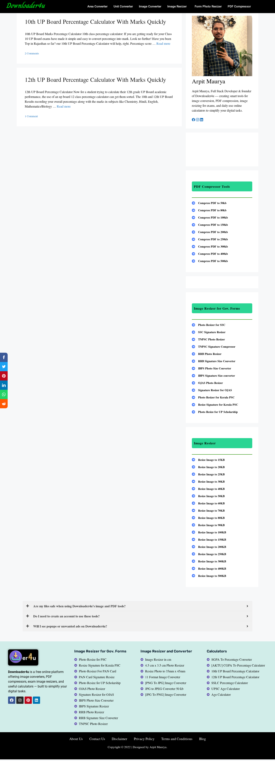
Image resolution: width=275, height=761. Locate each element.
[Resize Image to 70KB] (208, 510)
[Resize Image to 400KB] (209, 568)
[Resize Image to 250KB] (209, 554)
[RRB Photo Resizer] (206, 354)
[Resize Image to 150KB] (209, 539)
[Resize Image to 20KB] (208, 467)
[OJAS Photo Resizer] (207, 383)
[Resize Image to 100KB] (209, 532)
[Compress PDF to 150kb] (210, 225)
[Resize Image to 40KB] (208, 489)
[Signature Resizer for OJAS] (212, 390)
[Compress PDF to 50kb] (209, 203)
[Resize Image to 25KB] (208, 474)
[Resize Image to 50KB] (208, 496)
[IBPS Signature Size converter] (213, 375)
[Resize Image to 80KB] (208, 518)
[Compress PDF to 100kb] (210, 217)
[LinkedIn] (201, 120)
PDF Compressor (239, 6)
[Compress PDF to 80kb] (209, 210)
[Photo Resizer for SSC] (208, 325)
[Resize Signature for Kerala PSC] (215, 404)
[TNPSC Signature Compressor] (213, 346)
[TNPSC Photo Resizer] (208, 339)
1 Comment (31, 116)
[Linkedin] (36, 700)
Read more (163, 43)
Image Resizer (177, 6)
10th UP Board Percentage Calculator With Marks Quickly (95, 21)
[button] (178, 6)
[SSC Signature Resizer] (208, 332)
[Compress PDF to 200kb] (210, 232)
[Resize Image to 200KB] (209, 547)
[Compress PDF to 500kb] (210, 261)
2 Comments (32, 53)
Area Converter (97, 6)
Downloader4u (25, 5)
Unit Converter (123, 6)
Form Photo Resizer (208, 6)
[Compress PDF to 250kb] (210, 239)
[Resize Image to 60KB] (208, 503)
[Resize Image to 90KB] (208, 525)
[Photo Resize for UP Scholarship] (215, 412)
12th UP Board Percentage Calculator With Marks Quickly (95, 79)
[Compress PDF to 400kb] (210, 254)
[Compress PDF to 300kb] (210, 246)
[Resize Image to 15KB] (208, 460)
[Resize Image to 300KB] (209, 561)
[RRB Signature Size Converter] (213, 361)
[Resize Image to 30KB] (208, 481)
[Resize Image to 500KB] (209, 576)
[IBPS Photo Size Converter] (211, 368)
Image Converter (150, 6)
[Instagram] (198, 120)
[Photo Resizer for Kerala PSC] (213, 397)
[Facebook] (194, 120)
